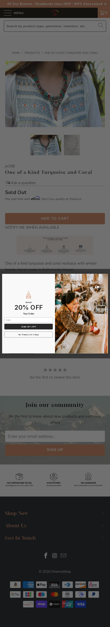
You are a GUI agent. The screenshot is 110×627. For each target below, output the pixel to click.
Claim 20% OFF (28, 326)
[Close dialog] (105, 276)
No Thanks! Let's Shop (28, 334)
